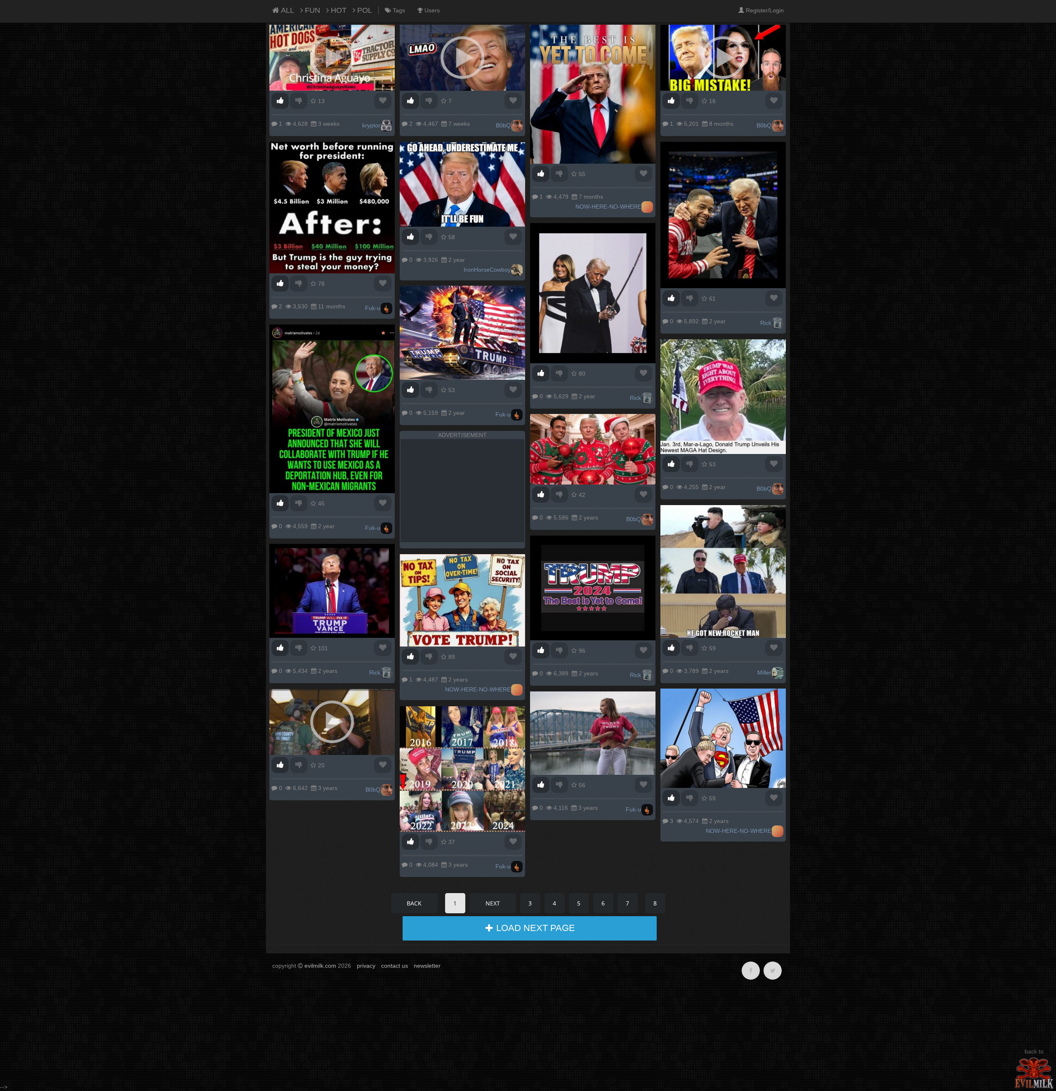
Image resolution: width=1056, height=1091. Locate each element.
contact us (394, 965)
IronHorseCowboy (487, 269)
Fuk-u (372, 308)
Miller (764, 672)
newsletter (427, 965)
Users (431, 10)
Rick (765, 323)
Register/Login (764, 10)
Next (493, 903)
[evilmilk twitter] (773, 971)
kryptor (371, 125)
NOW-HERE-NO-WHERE (608, 206)
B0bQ (503, 125)
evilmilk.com (320, 965)
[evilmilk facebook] (751, 971)
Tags (398, 10)
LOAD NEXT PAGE (534, 928)
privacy (366, 965)
